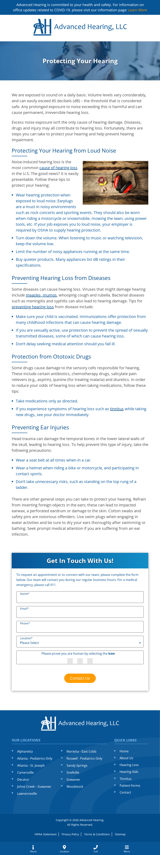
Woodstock (75, 786)
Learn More (137, 10)
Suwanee (73, 779)
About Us (126, 758)
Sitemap (120, 834)
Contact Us (80, 678)
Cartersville (25, 772)
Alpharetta (25, 751)
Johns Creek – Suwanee (34, 786)
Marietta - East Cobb (81, 751)
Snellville (73, 772)
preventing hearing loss (33, 306)
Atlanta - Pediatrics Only (34, 758)
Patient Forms (130, 785)
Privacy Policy (70, 834)
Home (124, 751)
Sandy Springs (77, 765)
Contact (125, 792)
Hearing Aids (129, 772)
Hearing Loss (129, 765)
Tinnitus (126, 779)
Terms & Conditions (97, 834)
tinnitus (117, 408)
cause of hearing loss (58, 167)
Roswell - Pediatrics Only (84, 758)
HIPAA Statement (46, 834)
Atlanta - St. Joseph (31, 765)
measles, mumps (41, 295)
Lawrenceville (27, 793)
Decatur (23, 779)
